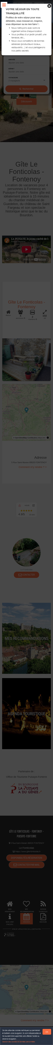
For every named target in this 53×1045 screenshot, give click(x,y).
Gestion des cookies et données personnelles (18, 1042)
